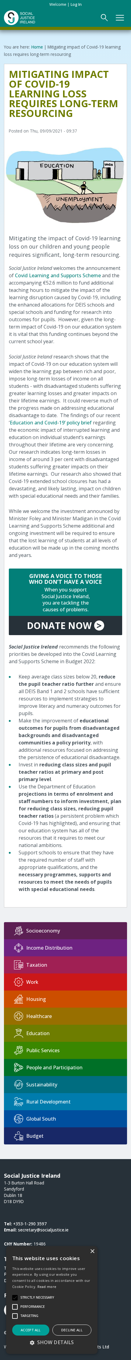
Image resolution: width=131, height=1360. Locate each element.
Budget (35, 1136)
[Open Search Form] (104, 18)
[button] (51, 1342)
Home (37, 47)
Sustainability (41, 1084)
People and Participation (54, 1067)
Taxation (36, 965)
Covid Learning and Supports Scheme (58, 275)
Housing (36, 999)
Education (38, 1033)
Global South (41, 1118)
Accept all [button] (31, 1330)
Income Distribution (49, 947)
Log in (76, 4)
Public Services (43, 1050)
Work (32, 982)
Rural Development (48, 1101)
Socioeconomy (43, 930)
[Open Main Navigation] (120, 18)
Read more (46, 1286)
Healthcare (39, 1016)
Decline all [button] (72, 1330)
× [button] (92, 1251)
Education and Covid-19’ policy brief (51, 422)
